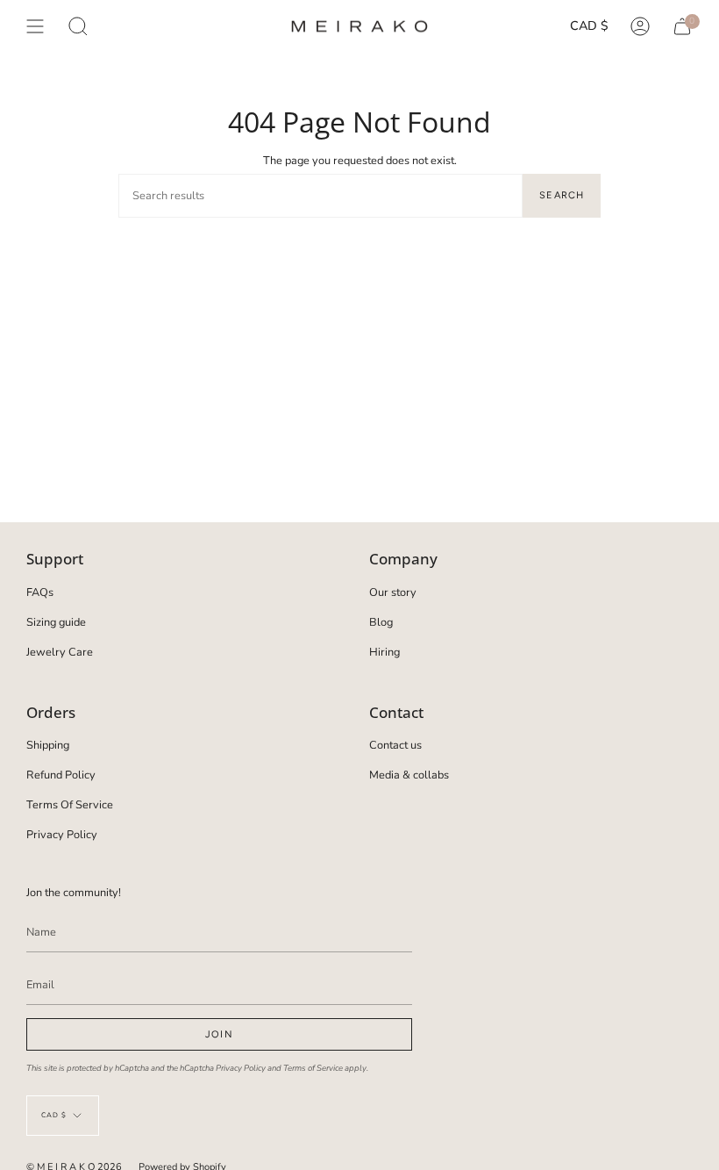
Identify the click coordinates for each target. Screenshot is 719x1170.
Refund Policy (61, 775)
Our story (392, 592)
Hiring (384, 652)
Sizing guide (56, 622)
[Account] (640, 26)
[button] (78, 26)
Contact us (395, 745)
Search (561, 195)
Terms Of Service (69, 805)
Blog (381, 622)
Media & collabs (409, 775)
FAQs (39, 592)
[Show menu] (35, 26)
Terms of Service (313, 1067)
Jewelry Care (59, 652)
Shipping (47, 745)
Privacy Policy (61, 835)
